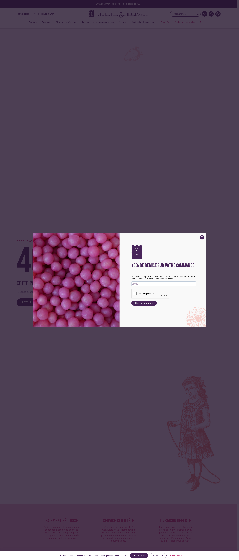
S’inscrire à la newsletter (144, 303)
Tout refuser (158, 555)
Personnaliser (176, 555)
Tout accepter (139, 555)
